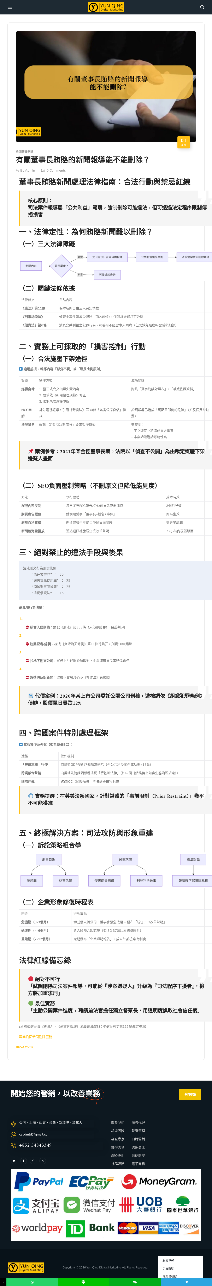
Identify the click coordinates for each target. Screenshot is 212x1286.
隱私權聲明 (170, 1277)
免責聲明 (168, 1269)
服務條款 (168, 1260)
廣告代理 (138, 1122)
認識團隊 (117, 1131)
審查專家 (117, 1139)
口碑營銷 (138, 1139)
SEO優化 (117, 1155)
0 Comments (56, 170)
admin (30, 170)
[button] (202, 7)
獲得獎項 (117, 1147)
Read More (24, 1047)
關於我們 (117, 1122)
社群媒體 (117, 1164)
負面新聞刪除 (24, 152)
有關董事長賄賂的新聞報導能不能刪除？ (83, 160)
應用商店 (138, 1147)
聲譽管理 (138, 1131)
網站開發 (138, 1155)
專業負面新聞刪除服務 (35, 1037)
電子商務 (138, 1164)
